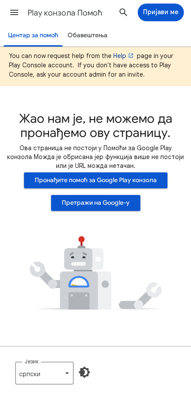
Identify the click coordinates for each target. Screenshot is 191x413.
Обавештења (87, 35)
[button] (14, 12)
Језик (31, 361)
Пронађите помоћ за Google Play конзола (96, 180)
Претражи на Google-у (96, 202)
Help (119, 56)
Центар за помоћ (33, 35)
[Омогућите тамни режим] (84, 372)
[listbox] (44, 373)
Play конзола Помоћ (65, 13)
